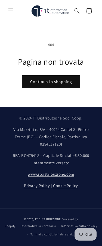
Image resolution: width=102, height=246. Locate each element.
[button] (11, 11)
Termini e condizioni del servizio (53, 234)
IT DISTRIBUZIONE (48, 219)
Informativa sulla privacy (79, 226)
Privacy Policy (37, 185)
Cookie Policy (65, 185)
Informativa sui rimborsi (38, 226)
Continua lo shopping (51, 81)
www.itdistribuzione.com (51, 174)
